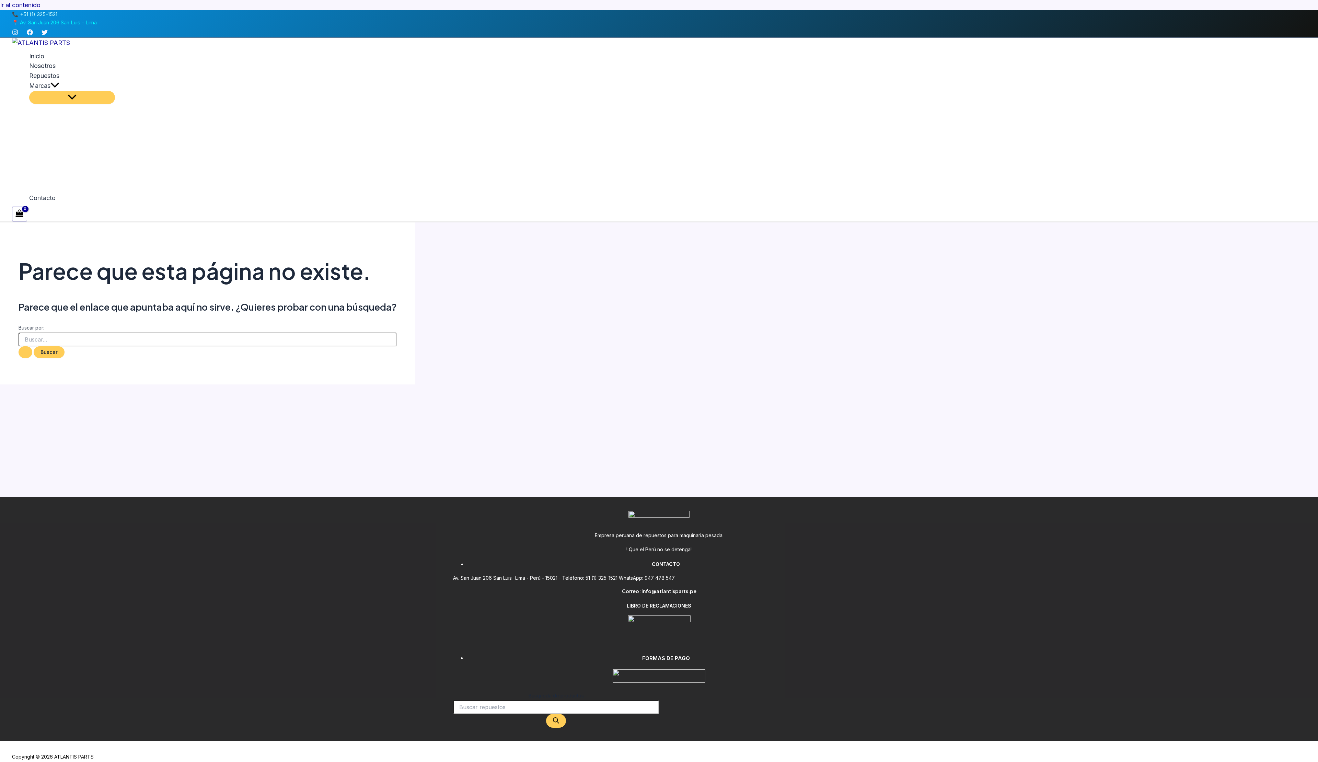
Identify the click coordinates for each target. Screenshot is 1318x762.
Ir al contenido (20, 5)
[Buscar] (556, 721)
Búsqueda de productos (556, 695)
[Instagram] (15, 33)
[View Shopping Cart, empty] (19, 214)
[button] (54, 86)
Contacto (42, 197)
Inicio (36, 56)
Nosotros (42, 65)
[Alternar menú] (72, 97)
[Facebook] (30, 33)
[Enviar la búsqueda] (25, 352)
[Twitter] (45, 33)
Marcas (39, 85)
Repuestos (44, 75)
